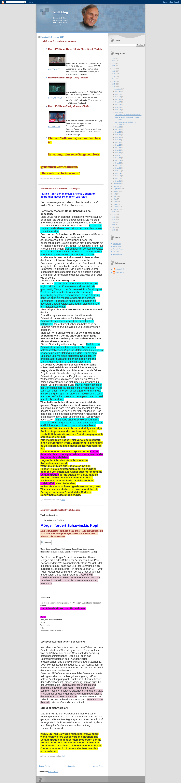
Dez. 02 (118, 178)
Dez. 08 (118, 163)
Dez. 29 (118, 97)
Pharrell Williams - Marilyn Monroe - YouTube (69, 106)
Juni (115, 196)
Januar (116, 209)
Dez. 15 (118, 145)
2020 (114, 71)
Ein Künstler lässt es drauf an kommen (58, 41)
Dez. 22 (118, 127)
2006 (114, 230)
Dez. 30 (118, 94)
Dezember (117, 89)
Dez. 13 (118, 150)
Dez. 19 (118, 135)
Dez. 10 (118, 158)
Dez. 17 (118, 140)
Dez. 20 (118, 132)
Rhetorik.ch (117, 244)
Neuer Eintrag (117, 254)
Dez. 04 (118, 173)
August (116, 191)
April (115, 201)
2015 (114, 84)
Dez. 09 (118, 160)
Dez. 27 (118, 102)
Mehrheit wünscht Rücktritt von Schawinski (60, 510)
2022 (114, 66)
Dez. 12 (118, 152)
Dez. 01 (118, 181)
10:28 (63, 500)
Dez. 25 (118, 107)
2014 (114, 86)
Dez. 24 (118, 110)
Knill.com (116, 251)
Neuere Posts (44, 766)
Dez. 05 (118, 171)
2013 (114, 212)
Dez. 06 (118, 168)
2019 (114, 73)
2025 (114, 58)
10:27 (63, 756)
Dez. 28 (118, 99)
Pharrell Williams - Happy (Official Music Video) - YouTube (75, 49)
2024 (114, 61)
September (117, 189)
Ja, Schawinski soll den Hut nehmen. (63, 608)
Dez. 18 (118, 137)
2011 (114, 217)
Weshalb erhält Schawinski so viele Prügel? (60, 188)
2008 (114, 225)
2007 (114, 227)
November (117, 183)
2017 (114, 79)
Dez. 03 (118, 176)
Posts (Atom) (53, 772)
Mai (115, 199)
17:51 (63, 178)
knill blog (60, 12)
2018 (114, 76)
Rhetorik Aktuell (118, 249)
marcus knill (120, 269)
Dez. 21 (118, 129)
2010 (114, 219)
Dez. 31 (118, 91)
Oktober (117, 186)
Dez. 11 (118, 155)
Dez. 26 (118, 104)
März (116, 204)
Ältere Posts (98, 766)
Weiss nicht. (45, 625)
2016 (114, 81)
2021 (114, 68)
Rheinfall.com (117, 246)
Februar (116, 207)
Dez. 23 (118, 112)
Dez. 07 (118, 165)
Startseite (71, 766)
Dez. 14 (118, 147)
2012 (114, 214)
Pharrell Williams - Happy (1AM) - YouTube (68, 77)
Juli (115, 194)
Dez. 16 (118, 142)
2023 (114, 63)
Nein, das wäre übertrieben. (51, 620)
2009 (114, 222)
